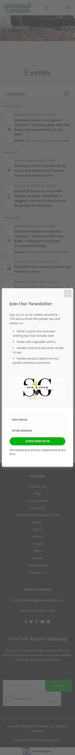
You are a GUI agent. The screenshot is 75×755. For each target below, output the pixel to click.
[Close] (68, 293)
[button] (37, 388)
